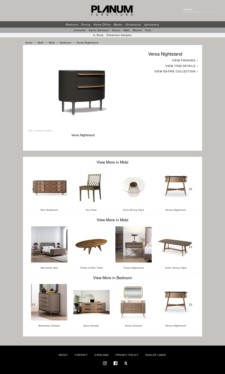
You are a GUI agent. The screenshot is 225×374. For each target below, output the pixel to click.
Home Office (102, 24)
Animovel (80, 30)
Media (118, 24)
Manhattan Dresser (49, 325)
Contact (81, 355)
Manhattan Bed (49, 267)
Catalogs (101, 355)
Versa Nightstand (87, 42)
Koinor (116, 30)
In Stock (98, 35)
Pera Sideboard (49, 209)
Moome (137, 30)
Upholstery (151, 24)
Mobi (127, 30)
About (63, 355)
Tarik (148, 30)
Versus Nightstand (175, 209)
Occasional (133, 24)
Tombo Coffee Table (91, 267)
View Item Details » (181, 66)
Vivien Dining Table (176, 267)
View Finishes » (185, 60)
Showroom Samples (119, 35)
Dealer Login (155, 355)
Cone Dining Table (133, 209)
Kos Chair (91, 209)
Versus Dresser (133, 325)
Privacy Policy (127, 355)
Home (29, 42)
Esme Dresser (91, 325)
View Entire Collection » (176, 71)
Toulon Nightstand (133, 267)
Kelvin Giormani (99, 30)
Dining (85, 24)
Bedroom (72, 24)
